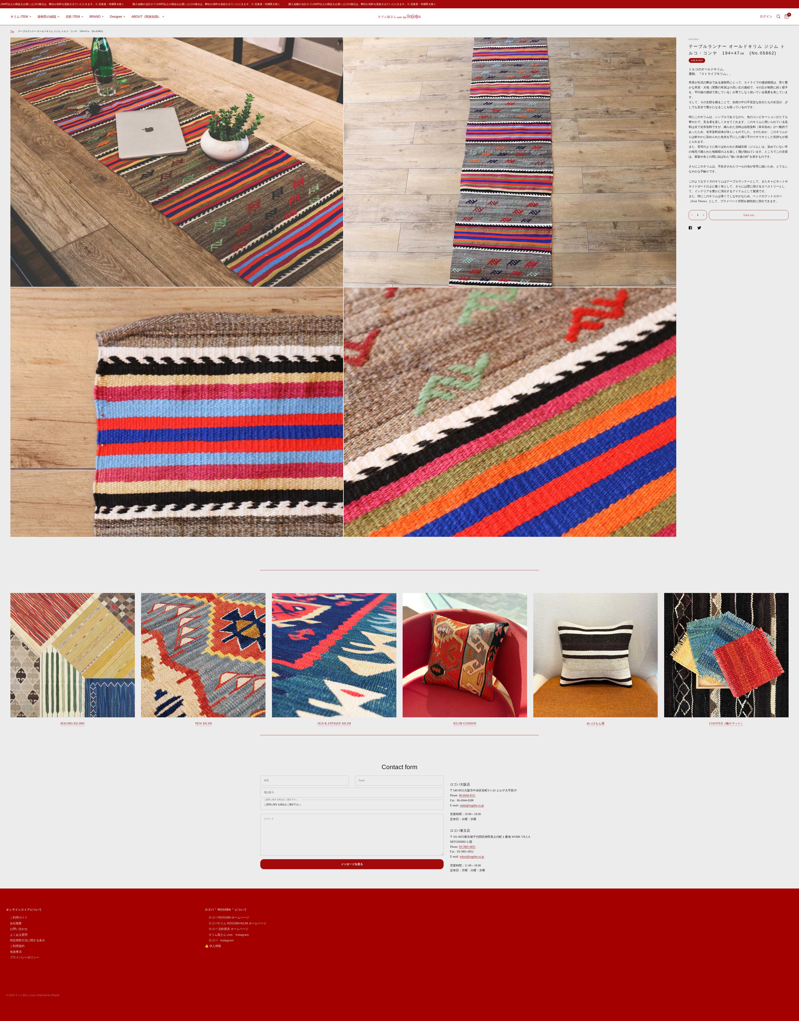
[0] (786, 16)
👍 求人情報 (213, 946)
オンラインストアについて (24, 909)
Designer (116, 16)
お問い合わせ (16, 929)
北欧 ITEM (73, 16)
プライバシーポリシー (22, 957)
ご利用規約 (15, 946)
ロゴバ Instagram (219, 940)
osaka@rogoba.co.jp (472, 805)
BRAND (94, 16)
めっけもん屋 (596, 723)
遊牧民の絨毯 (46, 16)
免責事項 (14, 951)
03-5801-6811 (467, 846)
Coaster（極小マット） (726, 723)
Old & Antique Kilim (334, 723)
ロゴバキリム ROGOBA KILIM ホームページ (235, 923)
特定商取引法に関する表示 (25, 940)
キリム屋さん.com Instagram (227, 934)
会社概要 (14, 923)
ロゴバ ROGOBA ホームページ (227, 917)
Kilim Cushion (464, 723)
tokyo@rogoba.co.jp (472, 856)
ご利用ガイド (16, 917)
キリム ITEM (19, 16)
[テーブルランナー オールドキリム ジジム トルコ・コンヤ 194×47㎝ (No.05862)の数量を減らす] (692, 215)
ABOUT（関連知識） (146, 16)
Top (12, 31)
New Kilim (203, 723)
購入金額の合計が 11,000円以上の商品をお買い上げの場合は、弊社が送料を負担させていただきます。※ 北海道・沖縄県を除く (158, 4)
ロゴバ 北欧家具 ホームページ (226, 929)
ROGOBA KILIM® (73, 723)
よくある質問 (16, 934)
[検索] (778, 16)
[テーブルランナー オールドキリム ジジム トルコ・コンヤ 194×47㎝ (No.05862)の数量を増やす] (703, 215)
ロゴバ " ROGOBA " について (226, 909)
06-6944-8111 (467, 795)
